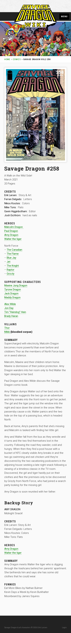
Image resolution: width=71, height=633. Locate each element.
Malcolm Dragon (13, 227)
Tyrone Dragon (12, 289)
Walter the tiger (13, 239)
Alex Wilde (10, 304)
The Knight (13, 265)
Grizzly (10, 273)
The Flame (13, 253)
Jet (8, 261)
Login (64, 627)
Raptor (10, 269)
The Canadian (14, 249)
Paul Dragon (11, 231)
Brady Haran (11, 316)
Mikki (7, 331)
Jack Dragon (11, 293)
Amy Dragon (11, 235)
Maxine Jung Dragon (15, 285)
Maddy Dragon (12, 297)
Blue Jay (11, 257)
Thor (7, 327)
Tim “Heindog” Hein (15, 312)
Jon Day (8, 308)
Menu (64, 16)
